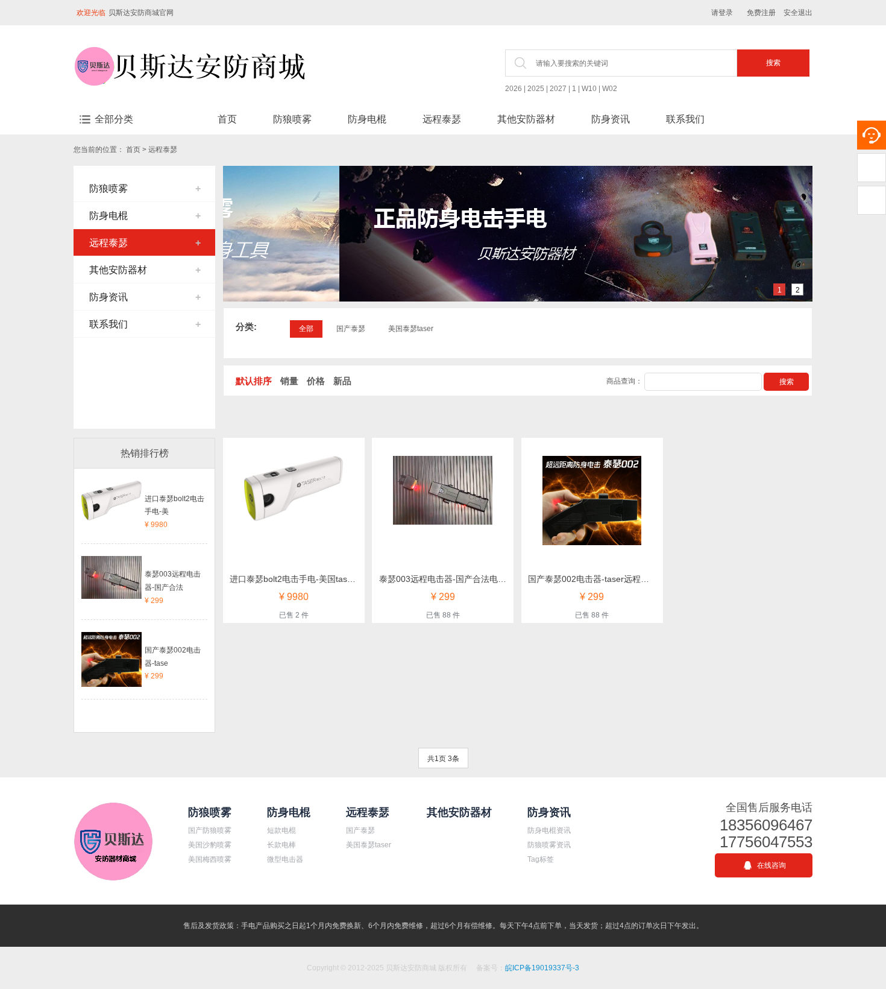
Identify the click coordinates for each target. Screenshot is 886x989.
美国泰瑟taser (410, 328)
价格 (316, 381)
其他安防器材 (526, 119)
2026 (513, 88)
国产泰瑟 (350, 328)
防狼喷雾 (292, 119)
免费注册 (761, 12)
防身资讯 (610, 119)
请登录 (722, 12)
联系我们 (685, 119)
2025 (535, 88)
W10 (589, 88)
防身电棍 (367, 119)
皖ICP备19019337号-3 (542, 968)
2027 (558, 88)
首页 (227, 119)
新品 (342, 381)
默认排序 (254, 381)
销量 (289, 381)
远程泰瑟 (442, 119)
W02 (609, 88)
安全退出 (798, 12)
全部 (306, 328)
